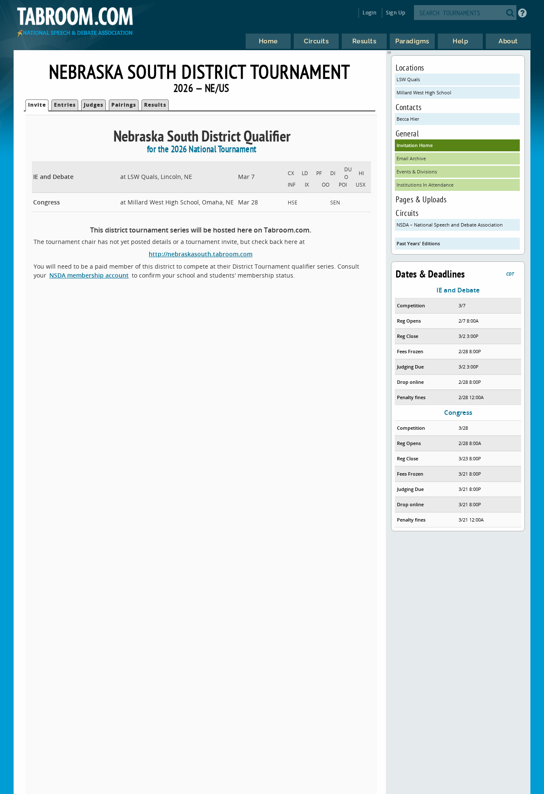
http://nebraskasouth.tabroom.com (200, 254)
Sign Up (395, 12)
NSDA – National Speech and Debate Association (450, 224)
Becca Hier (408, 119)
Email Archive (411, 158)
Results (155, 104)
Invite (37, 104)
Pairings (123, 104)
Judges (93, 104)
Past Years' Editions (418, 243)
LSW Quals (408, 79)
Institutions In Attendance (425, 184)
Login (370, 12)
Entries (65, 104)
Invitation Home (415, 145)
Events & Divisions (417, 171)
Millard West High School (424, 92)
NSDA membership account (89, 275)
